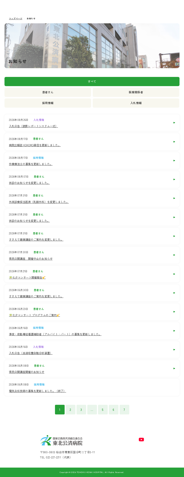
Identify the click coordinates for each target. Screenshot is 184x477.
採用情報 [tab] (48, 103)
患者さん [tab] (48, 92)
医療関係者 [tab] (136, 92)
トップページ (15, 18)
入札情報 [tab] (136, 103)
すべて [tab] (92, 81)
